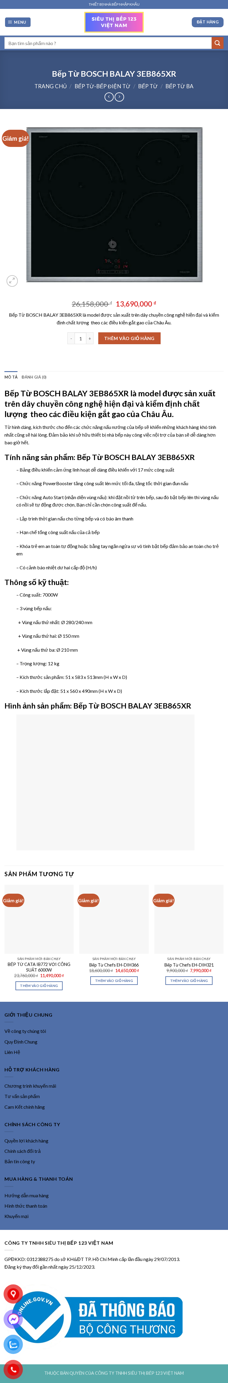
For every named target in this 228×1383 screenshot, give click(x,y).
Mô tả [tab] (11, 377)
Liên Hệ (12, 1052)
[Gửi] (218, 43)
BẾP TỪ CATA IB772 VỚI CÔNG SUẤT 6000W (39, 967)
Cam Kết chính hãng (24, 1107)
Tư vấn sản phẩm (22, 1096)
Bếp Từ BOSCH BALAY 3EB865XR (66, 393)
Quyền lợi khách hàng (26, 1140)
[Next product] (109, 97)
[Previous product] (119, 97)
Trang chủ (50, 86)
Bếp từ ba (179, 86)
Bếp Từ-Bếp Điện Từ (102, 86)
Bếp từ (148, 86)
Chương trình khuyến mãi (30, 1086)
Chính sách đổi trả (22, 1151)
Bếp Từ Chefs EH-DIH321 (189, 964)
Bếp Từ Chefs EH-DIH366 (114, 964)
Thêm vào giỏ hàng (129, 338)
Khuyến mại (16, 1216)
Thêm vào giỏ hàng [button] (39, 986)
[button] (18, 22)
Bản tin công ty (19, 1161)
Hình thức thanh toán (25, 1206)
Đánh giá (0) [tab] (34, 377)
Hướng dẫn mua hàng (26, 1195)
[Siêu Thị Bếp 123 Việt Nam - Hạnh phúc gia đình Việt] (114, 22)
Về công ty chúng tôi (25, 1031)
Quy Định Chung (20, 1041)
